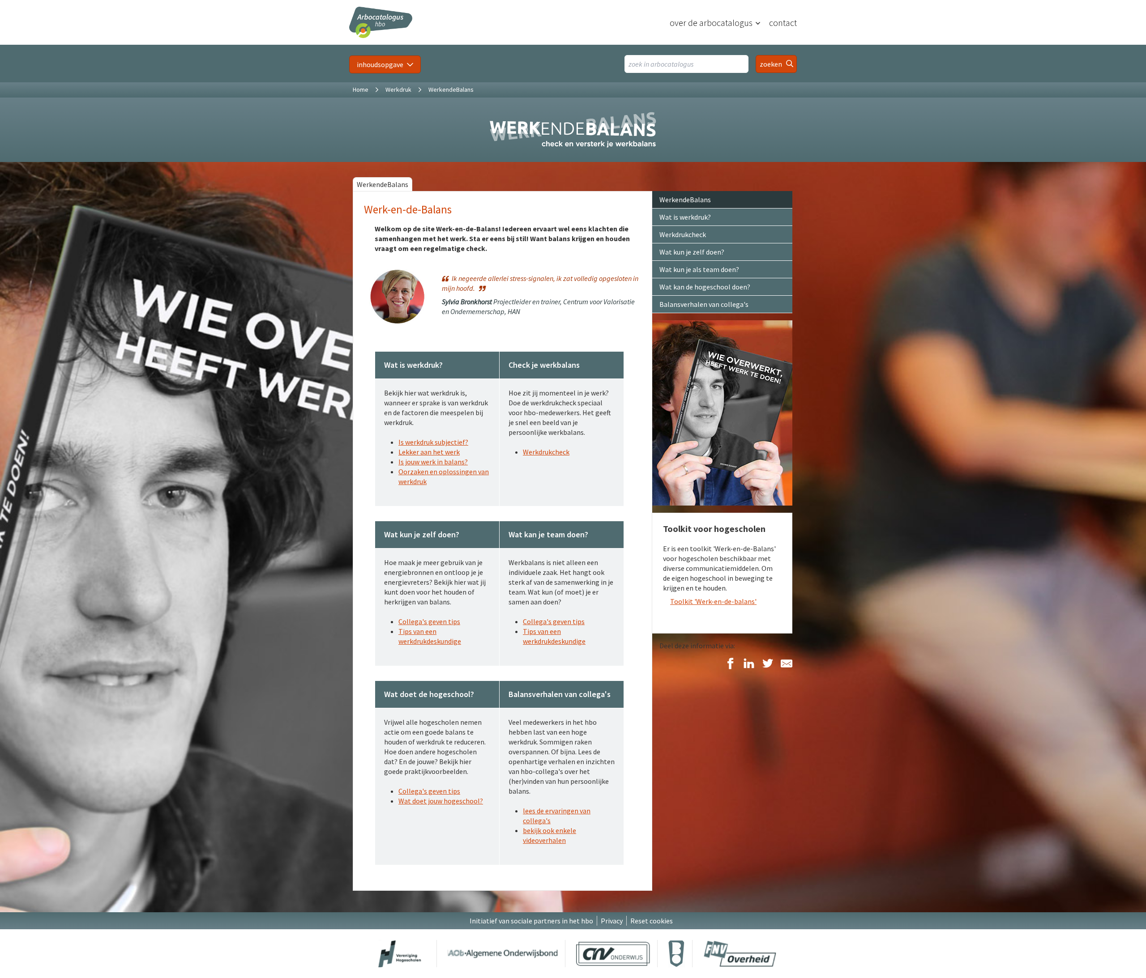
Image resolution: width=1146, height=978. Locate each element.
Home (360, 89)
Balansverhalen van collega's (703, 304)
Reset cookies (651, 920)
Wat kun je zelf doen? (691, 251)
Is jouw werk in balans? (433, 461)
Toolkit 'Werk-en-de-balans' (713, 601)
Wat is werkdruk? (685, 217)
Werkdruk (398, 89)
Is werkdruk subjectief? (433, 442)
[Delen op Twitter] (768, 664)
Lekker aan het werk (429, 451)
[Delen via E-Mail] (786, 664)
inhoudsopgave (380, 64)
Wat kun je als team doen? (699, 269)
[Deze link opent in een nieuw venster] (399, 953)
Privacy (612, 920)
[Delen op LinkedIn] (749, 664)
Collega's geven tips (429, 621)
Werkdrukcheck (546, 451)
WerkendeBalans (382, 184)
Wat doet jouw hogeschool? (440, 800)
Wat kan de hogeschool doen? (704, 286)
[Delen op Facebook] (730, 664)
